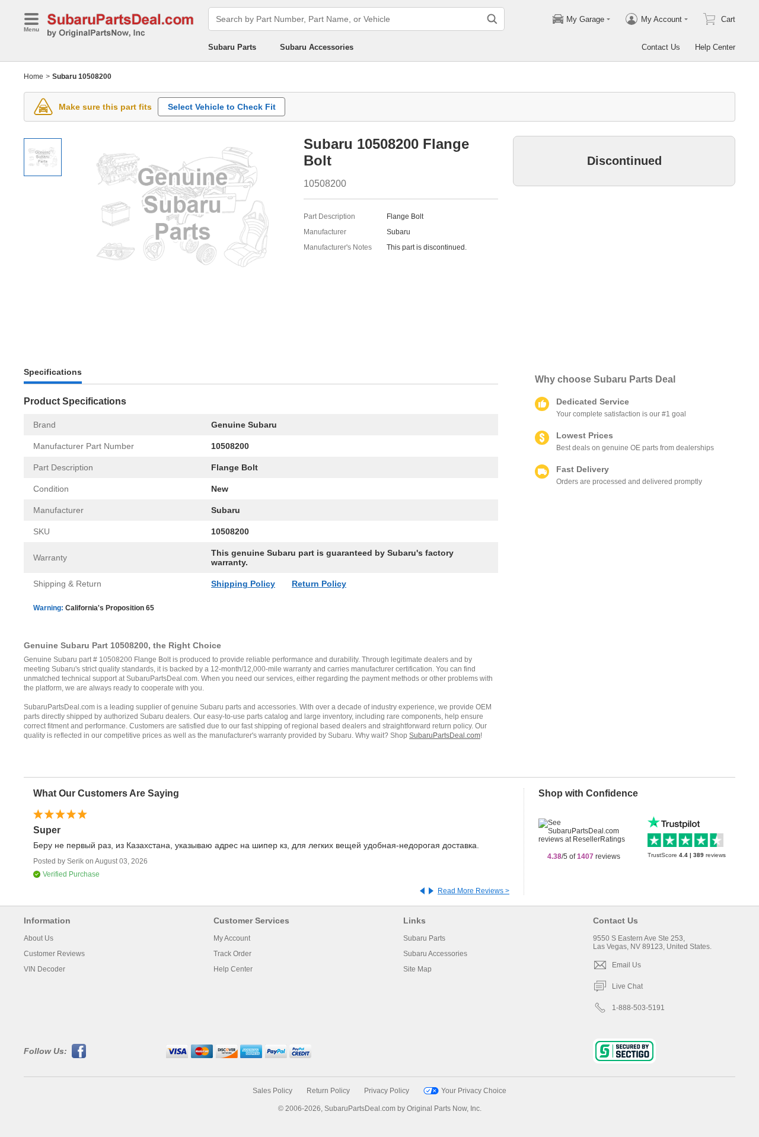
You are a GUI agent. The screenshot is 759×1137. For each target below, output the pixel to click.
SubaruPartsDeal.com (444, 735)
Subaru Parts (232, 47)
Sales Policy (272, 1091)
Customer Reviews (54, 954)
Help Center (715, 47)
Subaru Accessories (316, 47)
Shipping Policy (243, 583)
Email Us (626, 965)
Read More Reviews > (473, 891)
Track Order (232, 954)
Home (33, 76)
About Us (38, 938)
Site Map (417, 969)
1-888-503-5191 (638, 1008)
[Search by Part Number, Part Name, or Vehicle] (492, 19)
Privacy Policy (386, 1091)
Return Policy (319, 583)
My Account (231, 938)
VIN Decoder (44, 969)
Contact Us (661, 47)
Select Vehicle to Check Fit (222, 107)
